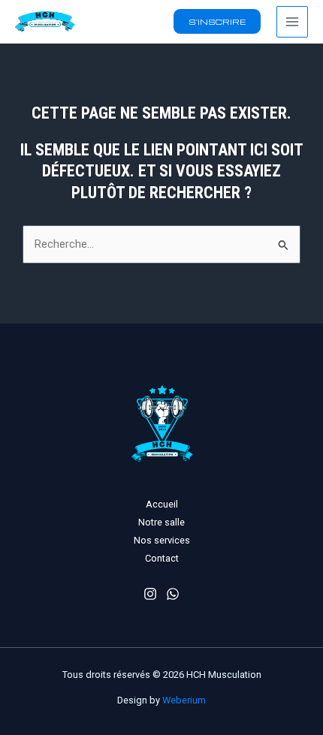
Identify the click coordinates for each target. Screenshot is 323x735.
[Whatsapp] (173, 594)
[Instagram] (150, 594)
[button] (217, 21)
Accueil (162, 504)
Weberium (184, 700)
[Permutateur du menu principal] (292, 22)
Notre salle (161, 522)
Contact (162, 558)
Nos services (162, 540)
